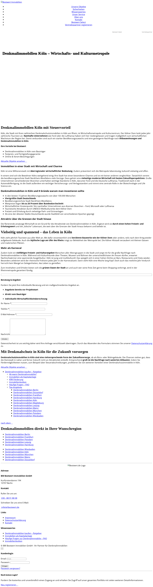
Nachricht (5, 334)
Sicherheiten (79, 9)
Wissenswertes (79, 11)
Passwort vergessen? (10, 568)
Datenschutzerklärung (141, 343)
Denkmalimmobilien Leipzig (26, 405)
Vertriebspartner (147, 32)
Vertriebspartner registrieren (78, 24)
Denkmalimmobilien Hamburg (27, 397)
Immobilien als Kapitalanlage (22, 377)
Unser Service (78, 14)
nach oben (6, 423)
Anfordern (5, 339)
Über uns (78, 17)
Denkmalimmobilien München (27, 410)
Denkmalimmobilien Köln (25, 400)
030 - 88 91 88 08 (9, 498)
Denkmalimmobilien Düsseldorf (28, 392)
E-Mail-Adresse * (8, 314)
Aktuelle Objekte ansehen (13, 161)
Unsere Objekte (78, 6)
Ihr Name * (6, 303)
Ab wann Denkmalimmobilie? (23, 374)
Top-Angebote (15, 387)
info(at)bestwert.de (10, 507)
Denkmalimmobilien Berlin (25, 390)
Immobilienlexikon (17, 382)
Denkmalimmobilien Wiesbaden (28, 415)
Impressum (10, 517)
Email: (4, 558)
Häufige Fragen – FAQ (19, 384)
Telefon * (5, 309)
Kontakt (78, 19)
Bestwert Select (78, 22)
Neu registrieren (9, 584)
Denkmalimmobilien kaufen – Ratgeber (23, 371)
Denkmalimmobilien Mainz (26, 408)
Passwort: (5, 562)
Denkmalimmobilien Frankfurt (27, 395)
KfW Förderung (16, 379)
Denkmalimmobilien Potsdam (27, 413)
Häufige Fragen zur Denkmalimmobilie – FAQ (26, 538)
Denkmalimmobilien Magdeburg (28, 403)
